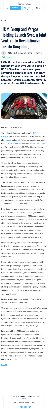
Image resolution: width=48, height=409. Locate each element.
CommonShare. (27, 396)
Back (5, 20)
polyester (7, 140)
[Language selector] (38, 8)
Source (4, 365)
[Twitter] (29, 407)
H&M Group (13, 144)
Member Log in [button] (27, 8)
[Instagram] (25, 407)
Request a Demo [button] (15, 8)
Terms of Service (18, 402)
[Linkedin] (21, 407)
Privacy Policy (29, 402)
